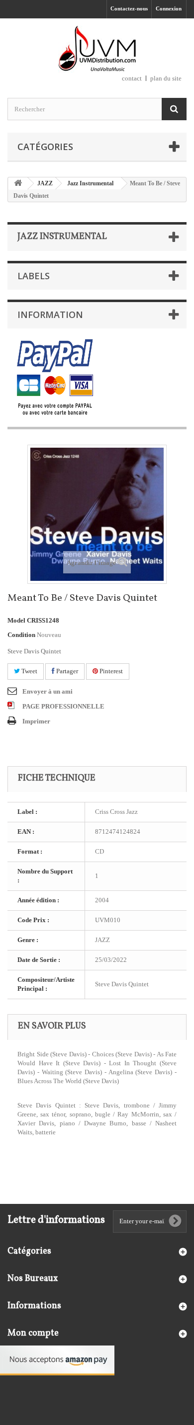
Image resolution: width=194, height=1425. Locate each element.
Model (16, 620)
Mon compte (33, 1333)
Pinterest (110, 671)
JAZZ (45, 183)
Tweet (28, 671)
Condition (21, 634)
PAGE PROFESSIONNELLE (63, 706)
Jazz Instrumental (90, 183)
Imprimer (36, 721)
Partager (66, 671)
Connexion (169, 8)
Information (50, 314)
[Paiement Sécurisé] (55, 378)
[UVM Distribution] (97, 49)
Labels (33, 276)
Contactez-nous (129, 8)
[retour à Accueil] (17, 183)
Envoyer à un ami (47, 691)
